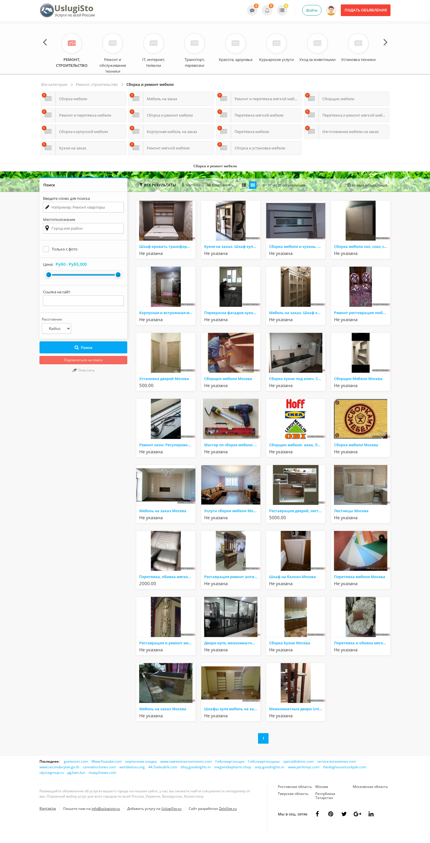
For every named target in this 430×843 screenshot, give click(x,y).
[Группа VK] (330, 814)
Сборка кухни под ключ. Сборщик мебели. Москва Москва (297, 378)
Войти (311, 10)
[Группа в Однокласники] (344, 814)
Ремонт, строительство (97, 84)
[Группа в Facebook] (317, 814)
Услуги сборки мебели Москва (232, 510)
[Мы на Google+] (371, 814)
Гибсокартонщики (264, 761)
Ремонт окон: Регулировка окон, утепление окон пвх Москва (167, 444)
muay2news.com (102, 772)
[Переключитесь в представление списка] (244, 185)
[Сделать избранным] (190, 253)
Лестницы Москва (351, 510)
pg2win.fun (76, 772)
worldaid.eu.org (132, 766)
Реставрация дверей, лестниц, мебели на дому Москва (297, 510)
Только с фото (65, 249)
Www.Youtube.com (107, 761)
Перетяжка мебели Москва (359, 576)
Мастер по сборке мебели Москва (232, 444)
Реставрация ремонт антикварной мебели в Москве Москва (232, 576)
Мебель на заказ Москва (162, 510)
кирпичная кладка (141, 761)
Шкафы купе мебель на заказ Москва (232, 708)
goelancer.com (76, 761)
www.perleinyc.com (303, 766)
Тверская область (293, 793)
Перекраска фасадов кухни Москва (232, 312)
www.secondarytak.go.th (59, 766)
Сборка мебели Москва (356, 444)
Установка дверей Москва (164, 378)
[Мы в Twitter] (357, 814)
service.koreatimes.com (336, 761)
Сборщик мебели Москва (228, 378)
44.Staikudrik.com (162, 766)
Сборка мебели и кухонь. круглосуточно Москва (297, 246)
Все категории (54, 84)
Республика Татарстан (325, 795)
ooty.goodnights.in (269, 766)
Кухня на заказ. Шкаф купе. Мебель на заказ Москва (232, 246)
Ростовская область (295, 786)
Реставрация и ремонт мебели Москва (167, 643)
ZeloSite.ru (228, 808)
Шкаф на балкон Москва (292, 576)
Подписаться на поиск (83, 359)
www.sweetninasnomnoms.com (186, 761)
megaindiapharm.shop (232, 766)
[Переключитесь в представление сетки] (253, 185)
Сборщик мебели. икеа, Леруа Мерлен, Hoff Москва (297, 444)
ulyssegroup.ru (51, 772)
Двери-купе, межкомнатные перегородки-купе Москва (232, 643)
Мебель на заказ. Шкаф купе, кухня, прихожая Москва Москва (297, 312)
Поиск (86, 347)
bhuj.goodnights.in (196, 766)
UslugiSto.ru (171, 808)
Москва (321, 786)
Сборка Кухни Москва (289, 643)
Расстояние (52, 319)
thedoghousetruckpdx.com (344, 766)
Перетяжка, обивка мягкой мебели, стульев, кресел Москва (167, 576)
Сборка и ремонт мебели (150, 84)
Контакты (47, 808)
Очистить (86, 370)
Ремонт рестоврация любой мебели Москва (362, 312)
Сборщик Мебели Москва (358, 378)
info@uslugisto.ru (106, 808)
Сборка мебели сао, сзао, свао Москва (362, 246)
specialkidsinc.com (298, 761)
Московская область (370, 786)
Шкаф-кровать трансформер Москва (167, 246)
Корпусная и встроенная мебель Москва (167, 312)
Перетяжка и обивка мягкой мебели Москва (362, 643)
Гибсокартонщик (230, 761)
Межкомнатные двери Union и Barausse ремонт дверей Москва (297, 708)
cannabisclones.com (99, 766)
